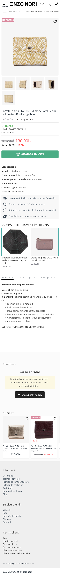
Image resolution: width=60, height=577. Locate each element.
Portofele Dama (15, 11)
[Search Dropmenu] (49, 4)
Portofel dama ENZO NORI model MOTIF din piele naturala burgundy (43, 448)
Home (4, 12)
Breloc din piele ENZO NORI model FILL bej (44, 259)
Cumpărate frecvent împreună (25, 225)
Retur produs (47, 277)
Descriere (7, 277)
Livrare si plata (27, 277)
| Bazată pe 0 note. (24, 119)
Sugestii (9, 413)
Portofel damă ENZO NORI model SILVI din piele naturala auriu (15, 448)
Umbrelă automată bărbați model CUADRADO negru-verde (14, 260)
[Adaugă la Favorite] (55, 21)
